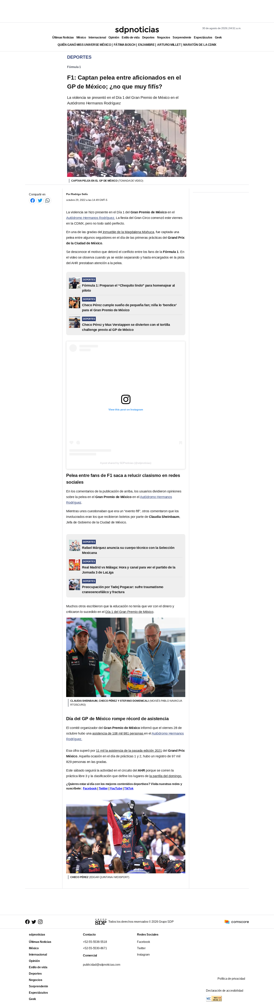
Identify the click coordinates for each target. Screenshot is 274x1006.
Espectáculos (203, 37)
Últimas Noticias (63, 37)
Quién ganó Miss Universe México (84, 44)
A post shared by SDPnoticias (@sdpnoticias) (125, 462)
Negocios (163, 37)
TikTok (128, 788)
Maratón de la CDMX (199, 44)
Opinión (113, 37)
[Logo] (137, 30)
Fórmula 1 (74, 67)
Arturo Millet (169, 44)
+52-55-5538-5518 (95, 941)
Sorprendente (182, 37)
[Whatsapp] (47, 200)
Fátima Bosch (125, 44)
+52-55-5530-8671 (95, 948)
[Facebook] (32, 200)
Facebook (90, 788)
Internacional (97, 37)
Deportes (148, 37)
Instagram (143, 954)
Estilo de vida (130, 37)
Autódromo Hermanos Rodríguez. (90, 218)
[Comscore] (237, 921)
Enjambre (146, 44)
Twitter (103, 788)
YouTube (116, 788)
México (81, 37)
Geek (218, 37)
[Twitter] (40, 200)
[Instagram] (40, 921)
